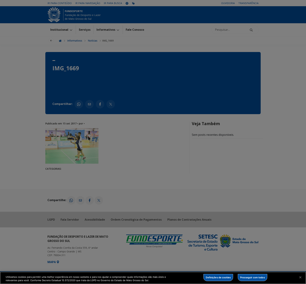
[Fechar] (300, 277)
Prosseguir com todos (252, 277)
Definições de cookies (218, 277)
